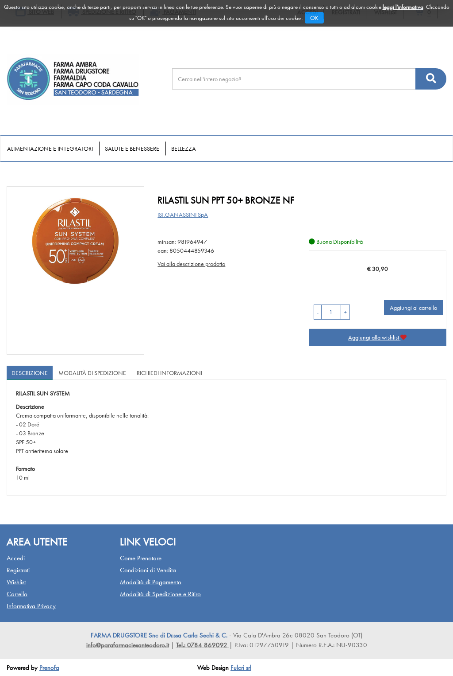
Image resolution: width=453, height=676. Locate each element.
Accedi (16, 558)
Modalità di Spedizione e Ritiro (160, 594)
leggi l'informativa (403, 7)
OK (314, 18)
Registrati (18, 570)
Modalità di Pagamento (150, 582)
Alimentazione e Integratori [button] (50, 148)
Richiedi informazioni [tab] (169, 373)
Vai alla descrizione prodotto (191, 264)
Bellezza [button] (183, 148)
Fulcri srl (240, 667)
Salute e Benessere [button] (132, 148)
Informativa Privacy (31, 606)
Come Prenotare (140, 558)
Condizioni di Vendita (148, 570)
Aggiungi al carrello (413, 308)
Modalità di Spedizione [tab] (92, 373)
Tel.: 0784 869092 (202, 645)
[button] (318, 312)
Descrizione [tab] (30, 373)
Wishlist (16, 582)
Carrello (17, 594)
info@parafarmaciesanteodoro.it (127, 645)
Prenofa (49, 667)
